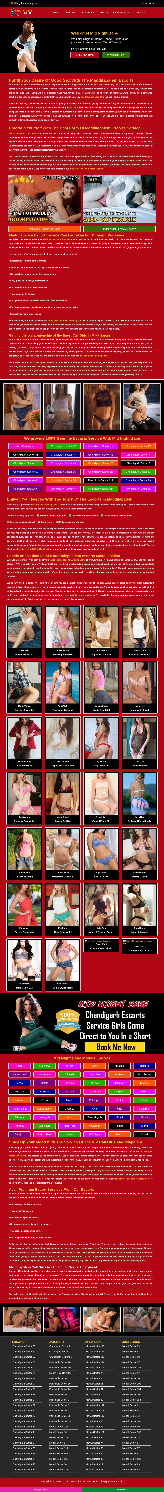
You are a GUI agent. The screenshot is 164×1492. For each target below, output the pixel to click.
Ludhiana (44, 1065)
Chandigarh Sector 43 (63, 454)
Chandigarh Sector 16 (138, 488)
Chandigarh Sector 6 (138, 463)
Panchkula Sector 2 (59, 1400)
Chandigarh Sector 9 (23, 1383)
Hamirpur (144, 1108)
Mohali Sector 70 (94, 1394)
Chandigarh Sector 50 (25, 471)
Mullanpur (44, 1074)
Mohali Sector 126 (95, 1362)
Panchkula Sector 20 (60, 1362)
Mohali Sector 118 (131, 1400)
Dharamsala (19, 1100)
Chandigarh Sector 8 (59, 1346)
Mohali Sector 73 (131, 1437)
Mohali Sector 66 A (59, 1453)
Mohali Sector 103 (131, 1432)
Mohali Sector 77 (131, 1448)
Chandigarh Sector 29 (24, 1448)
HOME (56, 13)
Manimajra (44, 1125)
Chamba (69, 1108)
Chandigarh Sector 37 (24, 1357)
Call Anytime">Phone (41, 1490)
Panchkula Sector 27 (60, 1394)
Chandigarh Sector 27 (24, 1378)
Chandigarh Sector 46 (24, 1453)
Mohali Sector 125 (95, 1410)
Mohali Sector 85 (94, 1400)
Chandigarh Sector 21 (24, 1405)
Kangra (20, 1125)
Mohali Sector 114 (95, 1351)
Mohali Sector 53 (131, 1351)
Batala (44, 1083)
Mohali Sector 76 (131, 1416)
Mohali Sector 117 (95, 1416)
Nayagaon (94, 1125)
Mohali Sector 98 (94, 1421)
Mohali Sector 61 (94, 1383)
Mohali (104, 13)
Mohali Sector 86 (94, 1459)
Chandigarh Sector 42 (138, 446)
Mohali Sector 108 (131, 1383)
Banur (119, 1134)
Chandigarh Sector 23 (24, 1394)
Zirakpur (69, 13)
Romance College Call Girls (44, 229)
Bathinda (120, 1074)
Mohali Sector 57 (58, 1443)
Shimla (144, 1091)
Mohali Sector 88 (131, 1357)
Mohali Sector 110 (95, 1346)
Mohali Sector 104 (131, 1389)
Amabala (120, 1065)
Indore (141, 13)
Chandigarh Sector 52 (24, 1351)
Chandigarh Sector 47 (63, 488)
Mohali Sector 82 (131, 1453)
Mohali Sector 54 (131, 1443)
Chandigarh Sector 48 (100, 454)
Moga (19, 1083)
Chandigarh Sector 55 (60, 1357)
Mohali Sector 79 (94, 1373)
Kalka (69, 1134)
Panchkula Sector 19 (60, 1383)
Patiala (94, 1065)
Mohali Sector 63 (131, 1410)
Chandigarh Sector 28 (25, 488)
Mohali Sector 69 (131, 1426)
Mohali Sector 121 (95, 1464)
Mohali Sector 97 (131, 1373)
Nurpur (69, 1117)
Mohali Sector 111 (58, 1459)
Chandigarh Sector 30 (24, 1389)
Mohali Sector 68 (94, 1426)
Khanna (144, 1083)
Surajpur (19, 1134)
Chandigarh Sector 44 (25, 480)
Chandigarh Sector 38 (24, 1346)
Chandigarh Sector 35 (25, 454)
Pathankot (69, 1083)
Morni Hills (69, 1125)
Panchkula (87, 13)
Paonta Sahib (19, 1108)
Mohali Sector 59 (131, 1346)
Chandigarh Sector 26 (24, 1437)
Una (94, 1108)
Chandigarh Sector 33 (24, 1362)
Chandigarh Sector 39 (24, 1421)
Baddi (119, 1100)
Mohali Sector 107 (131, 1394)
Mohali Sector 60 (94, 1378)
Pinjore (119, 1125)
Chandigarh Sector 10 (24, 1416)
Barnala (44, 1091)
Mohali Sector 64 (94, 1453)
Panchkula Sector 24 (60, 1389)
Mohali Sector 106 (131, 1421)
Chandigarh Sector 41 (24, 1469)
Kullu (119, 1108)
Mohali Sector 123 (131, 1367)
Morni (144, 1125)
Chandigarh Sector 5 (23, 1400)
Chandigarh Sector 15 (63, 480)
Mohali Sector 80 (94, 1437)
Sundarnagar (44, 1108)
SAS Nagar (94, 1134)
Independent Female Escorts (119, 229)
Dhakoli (69, 1074)
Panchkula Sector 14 (60, 1410)
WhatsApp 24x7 (123, 1490)
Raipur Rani (44, 1134)
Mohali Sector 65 (94, 1448)
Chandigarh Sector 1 (23, 1459)
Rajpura (144, 1065)
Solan (44, 1100)
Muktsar (19, 1091)
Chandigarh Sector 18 (25, 463)
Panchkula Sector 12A (100, 480)
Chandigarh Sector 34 (100, 488)
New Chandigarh (25, 446)
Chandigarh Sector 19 (138, 480)
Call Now (149, 3)
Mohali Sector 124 (58, 1469)
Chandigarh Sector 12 (24, 1367)
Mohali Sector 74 (94, 1443)
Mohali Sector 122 (131, 1459)
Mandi (69, 1100)
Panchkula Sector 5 (59, 1378)
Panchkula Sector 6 (59, 1405)
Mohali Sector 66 (58, 1464)
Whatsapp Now (115, 54)
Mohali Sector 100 (95, 1432)
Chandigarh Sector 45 (24, 1464)
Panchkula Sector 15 (60, 1421)
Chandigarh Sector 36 (63, 471)
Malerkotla (119, 1083)
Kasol (144, 1117)
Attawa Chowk (19, 1074)
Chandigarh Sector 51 (24, 1426)
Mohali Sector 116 (58, 1437)
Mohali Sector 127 (58, 1426)
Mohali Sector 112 (95, 1405)
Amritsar (69, 1065)
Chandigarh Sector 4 (23, 1432)
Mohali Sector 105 (131, 1378)
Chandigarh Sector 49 (63, 463)
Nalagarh (44, 1117)
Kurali (144, 1134)
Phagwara (119, 1091)
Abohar (94, 1083)
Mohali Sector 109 (95, 1367)
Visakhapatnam (122, 13)
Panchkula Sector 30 (60, 1367)
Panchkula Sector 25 (60, 1416)
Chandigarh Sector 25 (100, 471)
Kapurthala (94, 1091)
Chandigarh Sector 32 (24, 1373)
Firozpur (69, 1091)
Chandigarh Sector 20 (100, 463)
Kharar (19, 1065)
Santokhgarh (94, 1117)
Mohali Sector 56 (58, 1432)
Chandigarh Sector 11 (138, 471)
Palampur (94, 1100)
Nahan (144, 1100)
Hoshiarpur (144, 1074)
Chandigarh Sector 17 (100, 446)
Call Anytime (85, 54)
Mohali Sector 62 (131, 1405)
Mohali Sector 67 (131, 1362)
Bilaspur (19, 1117)
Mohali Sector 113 (95, 1357)
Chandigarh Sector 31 (60, 1351)
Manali (119, 1117)
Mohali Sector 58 (131, 1469)
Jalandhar (94, 1074)
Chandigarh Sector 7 (138, 454)
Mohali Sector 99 (131, 1464)
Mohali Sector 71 (94, 1469)
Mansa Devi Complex (60, 1373)
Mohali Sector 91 (94, 1389)
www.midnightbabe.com (83, 1481)
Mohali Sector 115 (58, 1448)
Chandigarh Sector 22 (63, 446)
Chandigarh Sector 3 (23, 1443)
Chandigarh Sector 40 (24, 1410)
